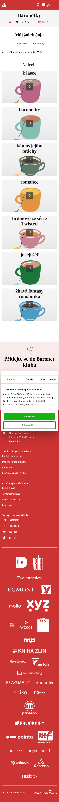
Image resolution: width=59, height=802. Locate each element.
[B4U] (29, 673)
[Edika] (21, 692)
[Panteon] (29, 708)
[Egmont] (21, 589)
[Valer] (38, 562)
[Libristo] (29, 775)
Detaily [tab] (29, 379)
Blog (18, 22)
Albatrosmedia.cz (11, 493)
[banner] (5, 5)
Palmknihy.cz (8, 488)
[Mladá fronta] (46, 737)
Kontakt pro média (12, 456)
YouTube (13, 531)
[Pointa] (19, 737)
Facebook (14, 525)
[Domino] (21, 562)
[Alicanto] (44, 682)
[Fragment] (18, 682)
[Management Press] (29, 640)
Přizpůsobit (28, 425)
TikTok (12, 537)
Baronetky (29, 22)
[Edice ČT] (39, 692)
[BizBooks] (29, 577)
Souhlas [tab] (10, 379)
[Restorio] (41, 763)
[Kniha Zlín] (29, 650)
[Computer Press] (43, 625)
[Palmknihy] (29, 723)
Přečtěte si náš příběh (14, 473)
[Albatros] (45, 589)
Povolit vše (29, 416)
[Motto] (15, 606)
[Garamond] (39, 751)
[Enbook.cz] (19, 763)
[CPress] (16, 751)
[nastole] (40, 661)
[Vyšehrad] (18, 661)
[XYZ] (38, 606)
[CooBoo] (12, 625)
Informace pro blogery (14, 461)
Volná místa (8, 467)
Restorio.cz (7, 505)
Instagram (14, 519)
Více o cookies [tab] (48, 379)
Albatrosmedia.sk (11, 499)
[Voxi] (26, 625)
